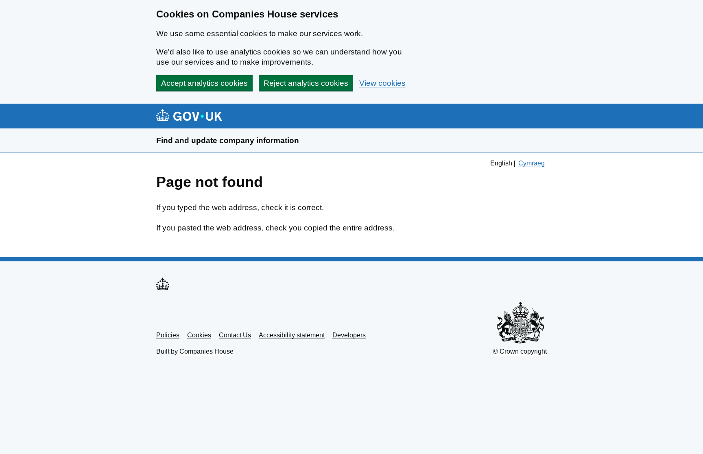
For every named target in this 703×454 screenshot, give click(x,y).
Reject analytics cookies (306, 83)
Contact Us (235, 335)
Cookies (199, 335)
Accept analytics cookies (204, 83)
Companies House (206, 351)
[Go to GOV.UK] (189, 116)
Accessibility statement (292, 335)
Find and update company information (227, 140)
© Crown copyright (520, 351)
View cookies (382, 83)
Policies (167, 335)
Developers (349, 335)
